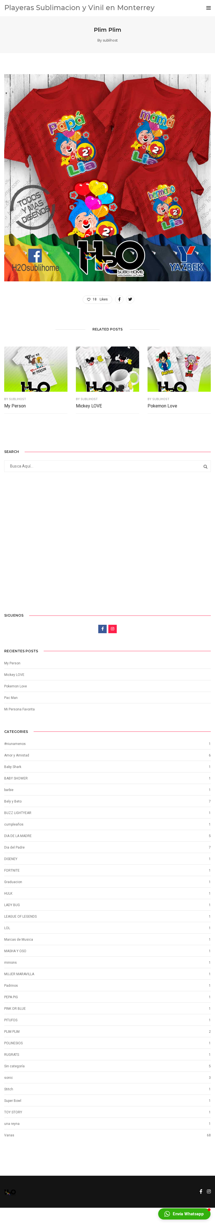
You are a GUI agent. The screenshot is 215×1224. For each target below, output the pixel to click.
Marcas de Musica (18, 940)
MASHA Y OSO (15, 951)
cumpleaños (14, 824)
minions (10, 963)
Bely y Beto (13, 801)
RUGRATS (11, 1055)
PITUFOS (10, 1020)
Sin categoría (14, 1066)
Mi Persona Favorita (19, 709)
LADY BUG (12, 905)
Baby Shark (12, 767)
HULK (8, 893)
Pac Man (11, 698)
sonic (8, 1078)
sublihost (110, 40)
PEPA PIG (11, 997)
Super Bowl (12, 1101)
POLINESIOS (13, 1043)
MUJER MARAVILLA (19, 974)
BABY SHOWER (16, 778)
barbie (8, 790)
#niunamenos (15, 744)
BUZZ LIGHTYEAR (17, 813)
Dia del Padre (14, 847)
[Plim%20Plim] (119, 299)
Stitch (8, 1089)
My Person (15, 406)
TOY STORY (13, 1112)
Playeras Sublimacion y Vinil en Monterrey (79, 7)
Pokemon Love (162, 406)
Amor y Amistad (16, 755)
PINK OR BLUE (15, 1009)
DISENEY (10, 859)
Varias (9, 1135)
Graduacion (13, 882)
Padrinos (11, 986)
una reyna (12, 1124)
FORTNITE (12, 870)
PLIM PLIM (12, 1032)
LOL (7, 928)
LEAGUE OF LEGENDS (20, 916)
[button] (184, 1214)
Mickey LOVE (89, 406)
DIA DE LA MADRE (18, 836)
